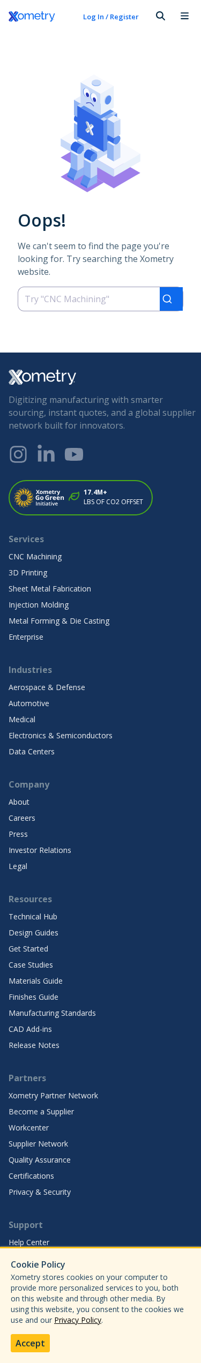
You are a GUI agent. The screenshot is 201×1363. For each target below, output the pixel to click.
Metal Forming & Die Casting (59, 621)
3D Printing (28, 572)
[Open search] (160, 17)
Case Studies (31, 965)
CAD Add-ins (30, 1029)
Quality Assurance (40, 1160)
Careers (22, 818)
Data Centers (32, 751)
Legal (18, 866)
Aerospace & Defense (47, 687)
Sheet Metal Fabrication (50, 588)
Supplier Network (38, 1144)
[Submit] (171, 299)
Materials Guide (36, 981)
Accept (30, 1343)
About (19, 802)
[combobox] (100, 299)
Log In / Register (111, 16)
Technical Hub (33, 916)
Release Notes (34, 1045)
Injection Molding (39, 605)
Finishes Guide (33, 997)
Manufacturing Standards (52, 1013)
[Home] (39, 16)
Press (18, 834)
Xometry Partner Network (53, 1095)
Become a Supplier (41, 1111)
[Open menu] (184, 17)
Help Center (29, 1242)
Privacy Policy (77, 1320)
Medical (22, 719)
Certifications (31, 1176)
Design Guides (33, 932)
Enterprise (26, 637)
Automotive (29, 703)
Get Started (28, 948)
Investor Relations (40, 850)
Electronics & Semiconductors (61, 735)
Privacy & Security (40, 1192)
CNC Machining (35, 556)
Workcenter (29, 1127)
